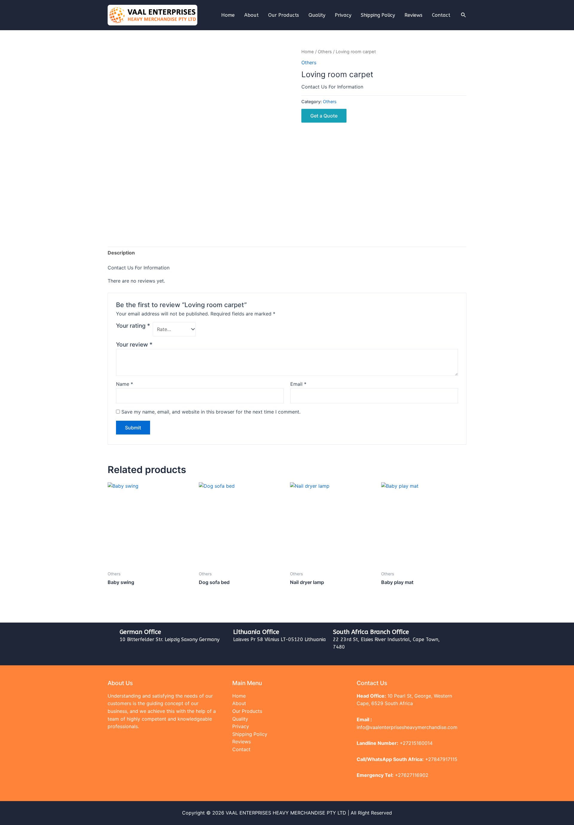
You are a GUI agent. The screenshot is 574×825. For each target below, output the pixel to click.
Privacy (343, 15)
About (251, 15)
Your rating (133, 325)
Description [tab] (121, 253)
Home (228, 15)
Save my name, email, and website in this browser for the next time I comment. (210, 412)
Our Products (283, 15)
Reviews (413, 15)
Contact (441, 15)
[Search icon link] (463, 15)
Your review (134, 344)
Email (298, 384)
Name (124, 384)
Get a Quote (324, 116)
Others (325, 51)
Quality (317, 15)
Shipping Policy (378, 15)
